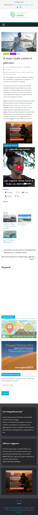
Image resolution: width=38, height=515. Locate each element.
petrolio (10, 74)
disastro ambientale (10, 72)
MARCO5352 (6, 456)
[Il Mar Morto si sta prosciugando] (24, 218)
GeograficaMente (19, 67)
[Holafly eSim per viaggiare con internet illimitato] (19, 123)
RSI (18, 53)
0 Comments (8, 69)
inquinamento (29, 72)
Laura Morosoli (22, 105)
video (14, 74)
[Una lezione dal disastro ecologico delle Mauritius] (9, 234)
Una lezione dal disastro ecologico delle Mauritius (8, 240)
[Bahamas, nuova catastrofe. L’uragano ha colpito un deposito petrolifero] (9, 218)
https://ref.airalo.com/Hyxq (11, 462)
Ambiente (6, 53)
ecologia (17, 72)
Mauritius (5, 74)
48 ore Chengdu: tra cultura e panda (23, 5)
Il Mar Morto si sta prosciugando (23, 224)
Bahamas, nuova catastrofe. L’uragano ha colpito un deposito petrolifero (9, 225)
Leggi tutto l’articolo (10, 145)
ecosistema (23, 72)
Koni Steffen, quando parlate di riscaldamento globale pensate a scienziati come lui (20, 251)
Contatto (19, 503)
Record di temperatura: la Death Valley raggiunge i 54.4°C (18, 258)
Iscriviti (5, 393)
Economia (13, 53)
